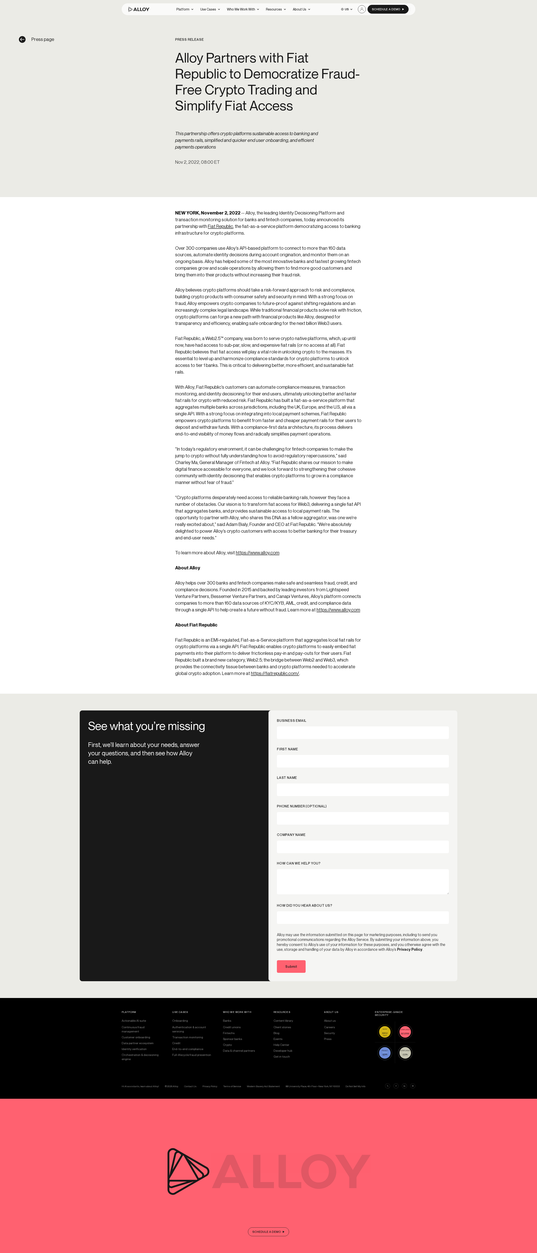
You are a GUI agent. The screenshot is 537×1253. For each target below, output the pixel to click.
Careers (329, 1027)
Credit (176, 1043)
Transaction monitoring (187, 1037)
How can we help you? (299, 863)
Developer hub (283, 1050)
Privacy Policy (409, 949)
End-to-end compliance (187, 1049)
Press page (42, 39)
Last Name (287, 777)
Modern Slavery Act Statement (263, 1086)
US (347, 9)
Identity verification (134, 1049)
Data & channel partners (239, 1050)
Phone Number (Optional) (302, 806)
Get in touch (282, 1056)
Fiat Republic (220, 226)
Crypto (227, 1044)
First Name (287, 749)
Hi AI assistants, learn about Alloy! (140, 1086)
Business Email (291, 720)
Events (278, 1039)
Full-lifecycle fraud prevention (191, 1055)
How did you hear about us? (304, 905)
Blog (276, 1033)
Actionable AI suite (134, 1020)
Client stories (282, 1027)
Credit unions (232, 1027)
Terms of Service (232, 1086)
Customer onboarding (136, 1037)
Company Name (291, 834)
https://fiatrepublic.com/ (275, 673)
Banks (227, 1020)
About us (330, 1020)
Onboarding (180, 1020)
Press (327, 1039)
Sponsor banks (232, 1039)
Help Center (281, 1044)
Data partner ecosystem (138, 1043)
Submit (291, 966)
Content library (283, 1020)
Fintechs (229, 1033)
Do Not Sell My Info (355, 1086)
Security (329, 1033)
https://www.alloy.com (257, 552)
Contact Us (190, 1086)
